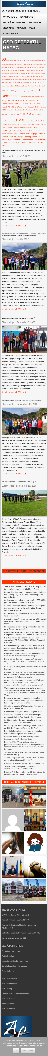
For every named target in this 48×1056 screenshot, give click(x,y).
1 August (35, 91)
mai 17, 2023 (23, 156)
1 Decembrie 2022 (22, 104)
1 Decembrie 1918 (15, 100)
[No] (44, 1046)
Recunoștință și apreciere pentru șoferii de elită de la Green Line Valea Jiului (24, 628)
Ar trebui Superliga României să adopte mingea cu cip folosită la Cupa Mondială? (24, 759)
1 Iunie (25, 114)
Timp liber (33, 22)
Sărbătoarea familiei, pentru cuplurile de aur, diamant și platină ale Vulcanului (23, 721)
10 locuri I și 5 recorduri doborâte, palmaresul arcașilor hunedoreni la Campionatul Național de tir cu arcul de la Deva (23, 317)
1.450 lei (43, 125)
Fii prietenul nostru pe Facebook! (24, 571)
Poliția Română (8, 956)
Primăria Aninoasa (9, 984)
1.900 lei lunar (27, 128)
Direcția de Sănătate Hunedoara (15, 994)
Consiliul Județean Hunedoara (14, 966)
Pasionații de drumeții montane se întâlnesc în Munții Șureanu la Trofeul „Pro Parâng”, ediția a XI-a (24, 661)
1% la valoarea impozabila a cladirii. (29, 125)
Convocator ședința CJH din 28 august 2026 (23, 711)
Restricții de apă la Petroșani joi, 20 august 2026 (24, 763)
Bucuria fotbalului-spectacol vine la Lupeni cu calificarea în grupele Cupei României (23, 732)
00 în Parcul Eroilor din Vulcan (21, 76)
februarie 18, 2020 (26, 322)
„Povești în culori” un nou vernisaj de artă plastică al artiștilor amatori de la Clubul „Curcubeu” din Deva (25, 621)
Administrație (26, 17)
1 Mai (19, 120)
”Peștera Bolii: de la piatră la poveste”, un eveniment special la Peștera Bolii (21, 767)
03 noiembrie (35, 131)
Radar (32, 28)
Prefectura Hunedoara (11, 951)
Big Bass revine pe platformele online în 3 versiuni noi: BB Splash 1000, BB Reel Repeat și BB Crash (24, 640)
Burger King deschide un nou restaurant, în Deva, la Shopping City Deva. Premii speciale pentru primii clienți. (25, 594)
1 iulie (16, 114)
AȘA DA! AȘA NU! (10, 33)
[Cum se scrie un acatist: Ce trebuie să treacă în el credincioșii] (35, 867)
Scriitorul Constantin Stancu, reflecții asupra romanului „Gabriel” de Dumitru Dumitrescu (22, 716)
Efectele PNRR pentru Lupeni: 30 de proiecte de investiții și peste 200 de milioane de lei (24, 773)
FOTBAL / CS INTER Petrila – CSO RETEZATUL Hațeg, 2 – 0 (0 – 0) (19, 482)
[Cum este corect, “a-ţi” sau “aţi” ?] (13, 820)
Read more (27, 1051)
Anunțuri (21, 28)
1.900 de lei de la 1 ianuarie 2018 (12, 128)
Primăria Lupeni (8, 989)
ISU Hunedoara (8, 1004)
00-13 (13, 82)
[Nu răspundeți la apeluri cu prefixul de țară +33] (13, 843)
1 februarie (37, 110)
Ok (16, 1051)
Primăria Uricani (8, 999)
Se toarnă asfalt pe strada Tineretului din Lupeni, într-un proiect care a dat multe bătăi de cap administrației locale (24, 608)
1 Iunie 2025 (36, 115)
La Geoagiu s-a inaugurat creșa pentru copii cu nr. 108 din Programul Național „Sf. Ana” (24, 727)
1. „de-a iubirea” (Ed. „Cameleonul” (19, 131)
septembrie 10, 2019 (27, 404)
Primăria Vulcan (8, 1009)
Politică (7, 22)
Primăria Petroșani (9, 979)
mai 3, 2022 (23, 239)
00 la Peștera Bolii (11, 70)
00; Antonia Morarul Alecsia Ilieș (27, 82)
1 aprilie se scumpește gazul (22, 91)
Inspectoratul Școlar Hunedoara (15, 961)
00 (4, 59)
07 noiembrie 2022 (11, 134)
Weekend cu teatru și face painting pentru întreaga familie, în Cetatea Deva (21, 738)
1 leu (13, 121)
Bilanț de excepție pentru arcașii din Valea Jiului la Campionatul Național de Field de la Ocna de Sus (25, 633)
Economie (20, 22)
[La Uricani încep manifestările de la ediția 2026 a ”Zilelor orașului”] (13, 867)
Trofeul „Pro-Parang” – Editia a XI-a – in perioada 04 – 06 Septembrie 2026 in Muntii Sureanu (25, 588)
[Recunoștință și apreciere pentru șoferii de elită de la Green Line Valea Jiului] (13, 796)
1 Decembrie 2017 (30, 101)
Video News (8, 28)
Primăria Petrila (8, 971)
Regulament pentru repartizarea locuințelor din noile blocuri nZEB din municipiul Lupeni (24, 654)
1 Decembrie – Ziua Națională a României (18, 110)
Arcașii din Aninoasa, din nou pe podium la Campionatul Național (21, 400)
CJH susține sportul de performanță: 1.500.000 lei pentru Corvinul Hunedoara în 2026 (25, 601)
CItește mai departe (13, 226)
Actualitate (9, 17)
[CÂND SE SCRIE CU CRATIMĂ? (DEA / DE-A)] (35, 843)
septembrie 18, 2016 (26, 486)
